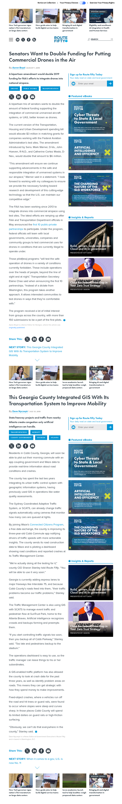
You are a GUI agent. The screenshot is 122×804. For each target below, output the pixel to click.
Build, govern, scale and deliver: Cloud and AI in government (90, 247)
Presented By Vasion (80, 289)
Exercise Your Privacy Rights (102, 3)
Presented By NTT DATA (81, 252)
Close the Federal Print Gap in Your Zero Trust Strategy (89, 284)
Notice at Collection (46, 3)
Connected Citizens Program (46, 524)
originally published (17, 327)
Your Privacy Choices (69, 3)
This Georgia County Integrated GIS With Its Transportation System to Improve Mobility (36, 351)
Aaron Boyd (18, 67)
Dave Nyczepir (20, 411)
